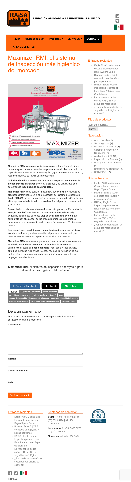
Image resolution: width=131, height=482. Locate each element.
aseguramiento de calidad (30, 292)
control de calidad (50, 292)
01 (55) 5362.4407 (57, 431)
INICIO (16, 38)
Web (10, 382)
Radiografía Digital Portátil (107, 162)
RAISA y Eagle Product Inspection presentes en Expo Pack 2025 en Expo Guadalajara (107, 89)
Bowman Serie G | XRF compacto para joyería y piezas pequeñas (106, 78)
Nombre (12, 358)
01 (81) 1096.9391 (69, 436)
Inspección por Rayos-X (106, 159)
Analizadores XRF (103, 156)
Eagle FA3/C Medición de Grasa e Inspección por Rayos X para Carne (107, 68)
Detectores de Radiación (106, 168)
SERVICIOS (75, 39)
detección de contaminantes (20, 295)
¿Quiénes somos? (35, 38)
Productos (56, 39)
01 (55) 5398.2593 (65, 416)
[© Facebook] (117, 17)
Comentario (15, 324)
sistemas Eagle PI (69, 301)
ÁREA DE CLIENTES (24, 46)
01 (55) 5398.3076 (71, 428)
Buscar (92, 128)
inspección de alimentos (39, 298)
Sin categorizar (101, 143)
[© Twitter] (117, 21)
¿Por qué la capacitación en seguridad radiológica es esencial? (108, 110)
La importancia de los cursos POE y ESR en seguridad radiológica (105, 100)
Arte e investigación (104, 140)
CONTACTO (93, 38)
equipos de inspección (18, 298)
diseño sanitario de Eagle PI (45, 295)
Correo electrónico (18, 370)
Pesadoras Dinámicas (105, 146)
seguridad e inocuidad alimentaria (64, 298)
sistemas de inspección (18, 301)
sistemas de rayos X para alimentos (45, 301)
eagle (61, 295)
